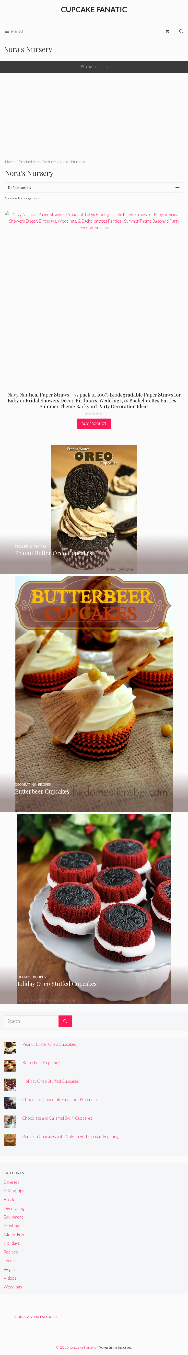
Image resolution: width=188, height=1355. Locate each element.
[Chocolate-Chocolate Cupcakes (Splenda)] (10, 1105)
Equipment (13, 1216)
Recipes (11, 1251)
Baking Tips (14, 1190)
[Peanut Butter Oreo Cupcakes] (94, 570)
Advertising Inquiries (115, 1347)
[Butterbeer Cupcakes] (94, 808)
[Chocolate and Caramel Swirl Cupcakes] (10, 1124)
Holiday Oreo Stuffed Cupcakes (50, 1081)
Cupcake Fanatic (94, 9)
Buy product (94, 423)
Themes (11, 1260)
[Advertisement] (94, 110)
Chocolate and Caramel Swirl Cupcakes (57, 1118)
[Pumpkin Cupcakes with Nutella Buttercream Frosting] (10, 1142)
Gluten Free (14, 1234)
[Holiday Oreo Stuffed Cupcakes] (94, 1000)
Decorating (14, 1208)
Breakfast (12, 1199)
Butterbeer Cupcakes (41, 1062)
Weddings (13, 1286)
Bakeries (11, 1182)
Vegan (9, 1269)
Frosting (11, 1225)
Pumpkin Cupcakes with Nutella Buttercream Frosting (70, 1136)
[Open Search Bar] (181, 31)
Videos (10, 1278)
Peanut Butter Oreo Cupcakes (49, 1044)
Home (10, 161)
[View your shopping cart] (167, 31)
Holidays (12, 1243)
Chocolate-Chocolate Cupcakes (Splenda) (59, 1099)
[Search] (65, 1021)
